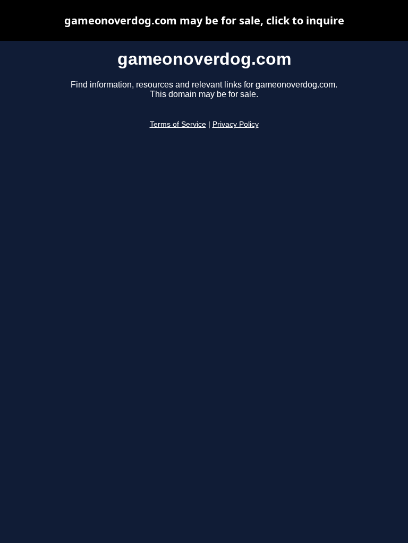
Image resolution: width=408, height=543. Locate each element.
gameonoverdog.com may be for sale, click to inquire (204, 20)
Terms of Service (178, 124)
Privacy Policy (235, 124)
